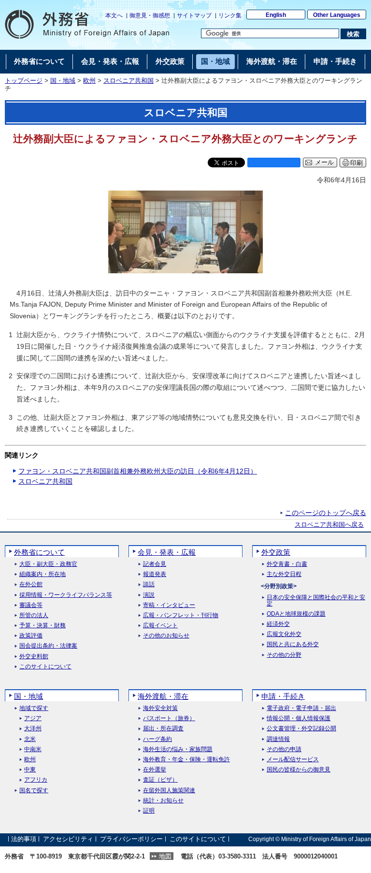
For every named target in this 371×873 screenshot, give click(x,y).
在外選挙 (154, 770)
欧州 (89, 80)
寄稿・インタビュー (169, 605)
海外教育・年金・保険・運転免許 (186, 759)
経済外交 (278, 624)
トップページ (24, 80)
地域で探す (33, 708)
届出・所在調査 (163, 728)
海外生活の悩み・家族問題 (178, 749)
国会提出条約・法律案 (48, 646)
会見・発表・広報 (167, 552)
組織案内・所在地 (42, 574)
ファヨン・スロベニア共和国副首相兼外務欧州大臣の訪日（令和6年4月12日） (137, 471)
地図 (165, 856)
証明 (149, 811)
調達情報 (278, 739)
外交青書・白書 (287, 564)
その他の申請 (284, 749)
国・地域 (62, 80)
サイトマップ (194, 15)
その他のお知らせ (166, 636)
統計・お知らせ (163, 801)
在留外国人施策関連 (169, 790)
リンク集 (230, 15)
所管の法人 (33, 615)
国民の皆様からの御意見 (298, 770)
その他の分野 (284, 655)
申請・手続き (283, 696)
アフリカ (35, 780)
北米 (30, 739)
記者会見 (154, 564)
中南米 (33, 749)
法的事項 (23, 839)
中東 (30, 770)
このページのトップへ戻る (325, 512)
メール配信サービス (293, 759)
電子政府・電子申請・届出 (301, 708)
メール (324, 162)
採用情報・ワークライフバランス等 (65, 595)
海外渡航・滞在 (163, 696)
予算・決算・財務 (42, 625)
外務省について (39, 552)
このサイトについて (45, 667)
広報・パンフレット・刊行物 (180, 615)
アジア (33, 718)
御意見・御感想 (149, 15)
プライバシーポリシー (131, 839)
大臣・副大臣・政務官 (48, 564)
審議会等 (31, 605)
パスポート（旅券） (169, 718)
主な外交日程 (284, 574)
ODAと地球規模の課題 (296, 614)
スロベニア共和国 (128, 80)
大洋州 (33, 728)
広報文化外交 (284, 634)
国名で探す (33, 790)
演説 (149, 595)
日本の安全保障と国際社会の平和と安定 (316, 600)
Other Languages (336, 15)
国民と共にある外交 (293, 644)
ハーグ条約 (157, 739)
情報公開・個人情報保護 (298, 718)
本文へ (114, 15)
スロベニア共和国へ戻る (329, 524)
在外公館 (31, 584)
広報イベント (160, 625)
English (276, 15)
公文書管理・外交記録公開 (301, 728)
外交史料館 (33, 656)
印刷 (356, 162)
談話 (149, 584)
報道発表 (154, 574)
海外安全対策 (160, 708)
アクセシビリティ (68, 839)
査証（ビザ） (160, 780)
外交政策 (275, 552)
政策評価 (31, 636)
